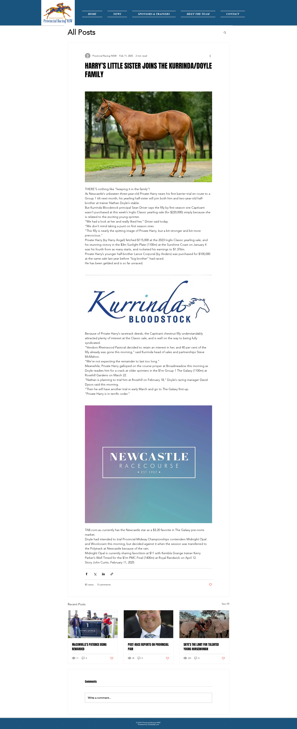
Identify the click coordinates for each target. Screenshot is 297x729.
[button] (225, 32)
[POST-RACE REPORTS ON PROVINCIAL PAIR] (148, 624)
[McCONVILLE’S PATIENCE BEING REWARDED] (93, 624)
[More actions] (210, 56)
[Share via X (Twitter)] (95, 574)
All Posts (81, 32)
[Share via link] (111, 574)
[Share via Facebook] (86, 574)
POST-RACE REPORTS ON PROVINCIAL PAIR (148, 646)
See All (225, 603)
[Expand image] (148, 136)
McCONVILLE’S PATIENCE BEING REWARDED (89, 646)
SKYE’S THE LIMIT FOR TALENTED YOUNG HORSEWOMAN (201, 646)
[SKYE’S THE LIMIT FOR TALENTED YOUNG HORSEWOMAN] (204, 624)
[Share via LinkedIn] (103, 574)
